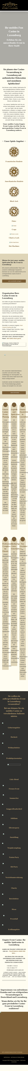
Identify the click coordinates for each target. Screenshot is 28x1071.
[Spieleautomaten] (14, 242)
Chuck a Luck (14, 238)
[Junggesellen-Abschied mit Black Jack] (14, 186)
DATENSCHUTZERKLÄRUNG (17, 1057)
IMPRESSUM (7, 1057)
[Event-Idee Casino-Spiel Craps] (14, 225)
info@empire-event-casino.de (15, 970)
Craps (14, 229)
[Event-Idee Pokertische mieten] (14, 205)
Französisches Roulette (14, 161)
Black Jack (14, 201)
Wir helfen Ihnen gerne (14, 338)
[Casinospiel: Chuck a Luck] (14, 234)
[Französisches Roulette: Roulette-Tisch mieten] (14, 146)
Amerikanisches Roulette (14, 181)
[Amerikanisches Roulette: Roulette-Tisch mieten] (14, 166)
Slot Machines (14, 246)
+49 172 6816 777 (12, 968)
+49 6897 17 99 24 (12, 966)
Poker (14, 221)
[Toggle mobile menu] (25, 2)
